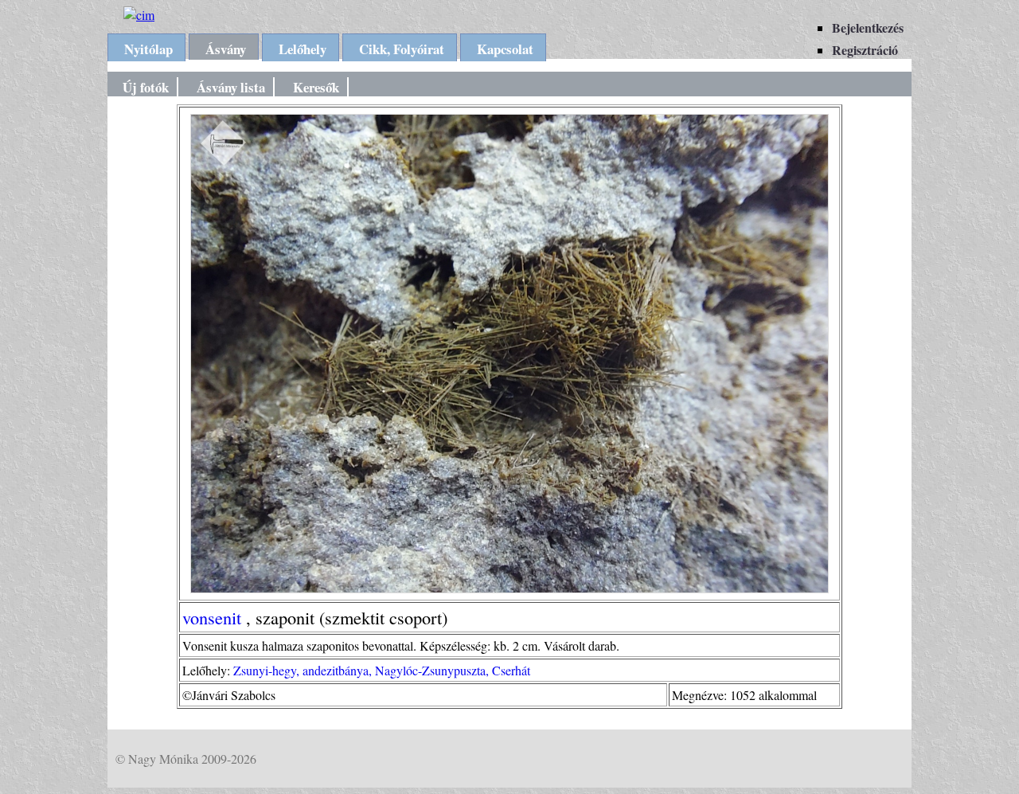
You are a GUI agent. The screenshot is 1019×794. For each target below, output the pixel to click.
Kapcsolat (505, 49)
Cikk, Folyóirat (401, 49)
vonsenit (211, 617)
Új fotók (146, 87)
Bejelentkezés (868, 27)
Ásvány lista (231, 87)
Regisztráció (865, 50)
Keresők (316, 87)
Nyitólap (148, 49)
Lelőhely (302, 49)
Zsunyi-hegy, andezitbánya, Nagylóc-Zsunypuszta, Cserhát (381, 670)
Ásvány (225, 49)
